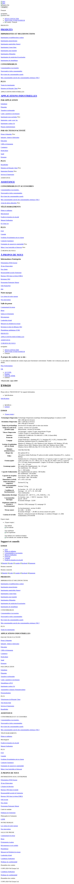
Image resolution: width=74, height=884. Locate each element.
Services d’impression (7, 174)
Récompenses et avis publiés (9, 845)
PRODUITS (7, 29)
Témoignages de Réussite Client (10, 699)
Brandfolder (4, 165)
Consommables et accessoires (10, 68)
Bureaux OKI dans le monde (9, 790)
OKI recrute (4, 799)
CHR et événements (7, 144)
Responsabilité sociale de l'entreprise (12, 793)
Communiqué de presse (8, 307)
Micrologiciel (5, 214)
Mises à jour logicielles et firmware (11, 247)
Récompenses (5, 317)
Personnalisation (6, 693)
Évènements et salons (7, 842)
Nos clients (4, 269)
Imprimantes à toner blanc (8, 47)
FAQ (2, 231)
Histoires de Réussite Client (9, 88)
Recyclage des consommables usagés (12, 74)
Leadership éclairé (6, 320)
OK (2, 369)
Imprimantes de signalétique (9, 60)
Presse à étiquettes (6, 134)
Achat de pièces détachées (9, 203)
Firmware (8, 556)
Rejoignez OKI (5, 279)
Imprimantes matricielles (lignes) (10, 44)
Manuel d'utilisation (7, 220)
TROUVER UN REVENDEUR (15, 20)
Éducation (4, 141)
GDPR (3, 819)
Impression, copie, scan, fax (9, 120)
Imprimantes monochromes (9, 41)
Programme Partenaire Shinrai (10, 282)
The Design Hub (6, 703)
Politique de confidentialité (9, 862)
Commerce (4, 147)
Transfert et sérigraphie (8, 110)
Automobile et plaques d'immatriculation (13, 689)
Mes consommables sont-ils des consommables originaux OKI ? (20, 78)
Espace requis (9, 414)
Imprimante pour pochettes (9, 117)
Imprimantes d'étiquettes (8, 54)
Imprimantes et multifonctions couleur (12, 37)
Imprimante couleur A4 (8, 123)
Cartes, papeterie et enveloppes (10, 114)
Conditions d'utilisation (8, 858)
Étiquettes (4, 107)
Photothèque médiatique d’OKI (10, 330)
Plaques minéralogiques (8, 127)
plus (2, 289)
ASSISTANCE (8, 182)
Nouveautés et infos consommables (11, 71)
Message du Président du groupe (11, 852)
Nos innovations (6, 300)
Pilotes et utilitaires (6, 210)
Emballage (4, 104)
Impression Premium (7, 171)
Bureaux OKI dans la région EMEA (12, 276)
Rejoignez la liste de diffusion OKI (11, 327)
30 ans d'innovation (7, 266)
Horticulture (4, 150)
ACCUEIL (8, 372)
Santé (2, 154)
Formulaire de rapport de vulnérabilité (12, 244)
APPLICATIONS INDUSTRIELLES (19, 96)
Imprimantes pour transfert (9, 50)
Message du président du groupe (10, 323)
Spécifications (5, 398)
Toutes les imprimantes (8, 85)
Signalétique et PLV (7, 683)
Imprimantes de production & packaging (13, 57)
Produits (7, 374)
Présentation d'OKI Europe (9, 263)
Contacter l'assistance (7, 241)
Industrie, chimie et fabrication (10, 137)
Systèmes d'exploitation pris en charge (12, 237)
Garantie (3, 234)
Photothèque (4, 849)
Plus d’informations (7, 366)
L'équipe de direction (7, 786)
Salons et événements (7, 314)
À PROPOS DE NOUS (12, 255)
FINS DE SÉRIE (10, 376)
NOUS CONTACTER (12, 18)
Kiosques (3, 157)
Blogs (2, 310)
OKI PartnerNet (6, 286)
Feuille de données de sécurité (10, 217)
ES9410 (7, 407)
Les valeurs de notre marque (9, 296)
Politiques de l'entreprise (8, 813)
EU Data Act (5, 223)
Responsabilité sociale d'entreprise (11, 272)
